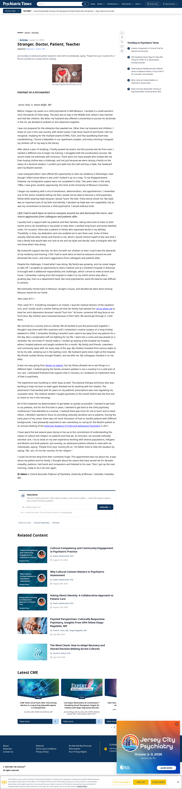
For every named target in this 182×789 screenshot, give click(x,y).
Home (20, 32)
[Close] (178, 782)
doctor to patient (54, 365)
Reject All (141, 782)
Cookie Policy (82, 786)
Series (27, 32)
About (6, 745)
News (93, 4)
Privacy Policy (42, 751)
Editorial (40, 745)
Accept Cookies (158, 782)
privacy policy (67, 512)
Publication (126, 4)
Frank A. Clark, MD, (61, 630)
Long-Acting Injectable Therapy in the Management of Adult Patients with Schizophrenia (63, 11)
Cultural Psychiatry (41, 523)
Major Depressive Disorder (105, 11)
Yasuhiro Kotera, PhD (61, 653)
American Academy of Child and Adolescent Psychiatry (72, 425)
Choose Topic (10, 11)
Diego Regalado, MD (78, 630)
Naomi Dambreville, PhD (63, 556)
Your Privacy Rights (78, 751)
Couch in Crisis (24, 523)
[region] (91, 782)
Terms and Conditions (46, 748)
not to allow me (104, 308)
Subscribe (104, 507)
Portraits (55, 523)
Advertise (7, 748)
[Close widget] (177, 724)
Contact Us (8, 751)
